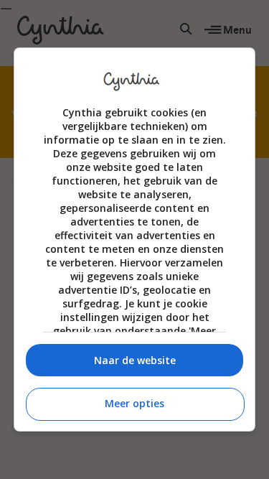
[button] (135, 360)
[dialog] (135, 239)
